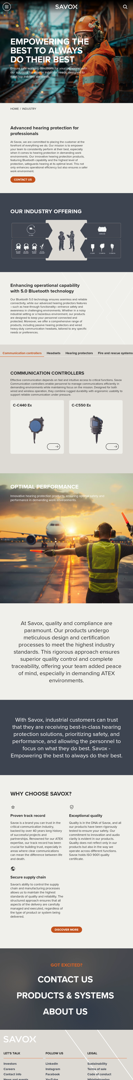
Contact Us (24, 179)
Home (14, 109)
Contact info (12, 1075)
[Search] (125, 6)
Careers (9, 1069)
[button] (53, 447)
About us (65, 1012)
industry (29, 109)
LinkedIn (52, 1064)
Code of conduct (99, 1075)
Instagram (53, 1069)
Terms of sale (96, 1069)
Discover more (67, 930)
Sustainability (97, 1064)
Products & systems (65, 995)
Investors (10, 1064)
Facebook (53, 1075)
